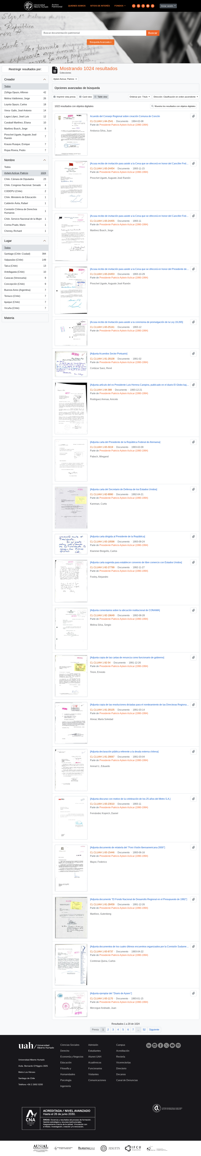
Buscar (152, 33)
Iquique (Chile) (25, 303)
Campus (120, 1045)
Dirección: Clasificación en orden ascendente (175, 97)
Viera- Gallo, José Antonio (25, 111)
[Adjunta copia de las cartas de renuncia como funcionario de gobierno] (127, 657)
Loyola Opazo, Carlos (25, 105)
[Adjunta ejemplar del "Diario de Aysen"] (111, 993)
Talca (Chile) (25, 267)
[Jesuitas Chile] (86, 1148)
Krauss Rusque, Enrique (25, 145)
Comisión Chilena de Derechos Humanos (25, 211)
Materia (9, 318)
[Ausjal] (40, 1148)
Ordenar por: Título (139, 97)
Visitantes (93, 1074)
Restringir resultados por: (25, 69)
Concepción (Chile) (25, 285)
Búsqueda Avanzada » (100, 42)
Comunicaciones (97, 1080)
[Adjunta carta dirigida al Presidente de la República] (117, 536)
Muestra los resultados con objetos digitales (174, 106)
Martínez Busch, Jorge (25, 129)
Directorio (121, 1068)
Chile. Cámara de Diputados (25, 180)
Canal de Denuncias (127, 1080)
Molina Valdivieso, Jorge (25, 99)
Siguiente (154, 1029)
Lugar (8, 240)
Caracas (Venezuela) (25, 279)
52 (144, 1029)
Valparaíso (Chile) (25, 261)
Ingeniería (65, 1086)
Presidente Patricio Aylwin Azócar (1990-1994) (123, 125)
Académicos (94, 1062)
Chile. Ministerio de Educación (25, 198)
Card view (87, 97)
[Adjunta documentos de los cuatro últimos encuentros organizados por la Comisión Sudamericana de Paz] (139, 946)
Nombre (9, 160)
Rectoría (120, 1056)
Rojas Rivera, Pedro (25, 151)
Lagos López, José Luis (25, 117)
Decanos (121, 1074)
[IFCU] (133, 1148)
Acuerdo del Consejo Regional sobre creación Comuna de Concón (125, 116)
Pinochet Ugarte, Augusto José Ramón (25, 136)
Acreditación (122, 1051)
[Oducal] (157, 1148)
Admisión (93, 1045)
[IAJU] (63, 1148)
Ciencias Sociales (69, 1045)
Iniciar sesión (167, 6)
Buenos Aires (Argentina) (25, 291)
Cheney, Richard (25, 232)
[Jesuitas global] (110, 1148)
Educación (66, 1062)
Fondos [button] (119, 6)
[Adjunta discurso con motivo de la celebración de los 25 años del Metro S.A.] (130, 799)
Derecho (64, 1051)
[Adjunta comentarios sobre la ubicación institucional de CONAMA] (125, 610)
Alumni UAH (94, 1056)
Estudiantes (94, 1051)
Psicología (65, 1080)
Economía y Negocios (71, 1056)
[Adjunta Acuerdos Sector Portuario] (108, 353)
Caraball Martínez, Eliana (25, 123)
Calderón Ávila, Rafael (25, 204)
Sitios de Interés (100, 6)
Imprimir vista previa (65, 97)
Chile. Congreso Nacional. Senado (25, 186)
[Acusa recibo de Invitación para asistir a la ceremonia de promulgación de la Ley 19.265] (136, 322)
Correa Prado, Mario (25, 226)
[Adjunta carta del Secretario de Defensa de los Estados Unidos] (123, 489)
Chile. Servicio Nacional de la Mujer (25, 220)
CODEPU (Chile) (25, 192)
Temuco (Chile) (25, 297)
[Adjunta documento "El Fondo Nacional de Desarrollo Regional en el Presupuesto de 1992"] (138, 899)
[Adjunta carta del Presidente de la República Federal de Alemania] (125, 442)
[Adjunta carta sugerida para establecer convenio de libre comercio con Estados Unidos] (136, 562)
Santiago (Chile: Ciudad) (25, 255)
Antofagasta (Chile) (25, 273)
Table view (102, 97)
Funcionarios (95, 1068)
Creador (9, 79)
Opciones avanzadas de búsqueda (77, 88)
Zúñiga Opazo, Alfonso (25, 93)
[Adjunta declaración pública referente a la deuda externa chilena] (124, 751)
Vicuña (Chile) (25, 309)
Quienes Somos (76, 6)
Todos (7, 86)
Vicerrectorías (123, 1062)
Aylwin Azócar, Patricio (25, 174)
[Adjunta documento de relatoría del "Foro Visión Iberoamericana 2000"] (127, 847)
